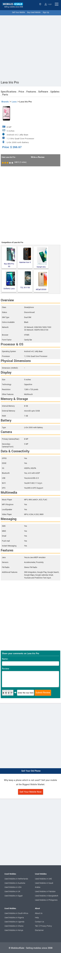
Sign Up (46, 12)
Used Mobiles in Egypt (13, 895)
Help (37, 917)
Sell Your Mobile (18, 12)
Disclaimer (39, 930)
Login (49, 4)
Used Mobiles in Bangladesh (46, 895)
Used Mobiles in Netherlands (16, 878)
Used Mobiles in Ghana (13, 926)
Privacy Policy (46, 926)
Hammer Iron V (25, 262)
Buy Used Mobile (33, 12)
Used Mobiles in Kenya (13, 930)
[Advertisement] (30, 47)
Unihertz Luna (9, 288)
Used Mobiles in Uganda (14, 921)
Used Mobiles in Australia (14, 883)
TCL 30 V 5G (25, 287)
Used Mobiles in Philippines (46, 900)
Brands (5, 101)
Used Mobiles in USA (12, 887)
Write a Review (37, 157)
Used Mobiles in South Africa (16, 913)
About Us (38, 913)
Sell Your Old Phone (31, 770)
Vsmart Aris (41, 267)
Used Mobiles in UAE (43, 878)
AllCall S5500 (41, 289)
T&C (36, 926)
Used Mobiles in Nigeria (14, 917)
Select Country (40, 4)
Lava (14, 101)
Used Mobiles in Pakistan (45, 891)
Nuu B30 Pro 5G (9, 265)
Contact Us (39, 921)
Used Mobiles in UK (12, 891)
